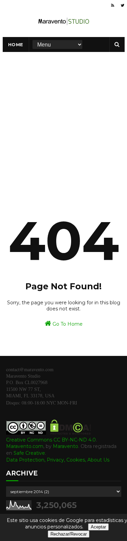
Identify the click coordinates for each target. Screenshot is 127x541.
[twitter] (122, 5)
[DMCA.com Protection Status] (70, 433)
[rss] (113, 5)
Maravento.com (24, 446)
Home (15, 44)
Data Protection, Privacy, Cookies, (46, 460)
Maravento (65, 446)
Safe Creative (29, 453)
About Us (98, 460)
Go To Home (67, 324)
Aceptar (98, 526)
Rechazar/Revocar (68, 534)
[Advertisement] (63, 119)
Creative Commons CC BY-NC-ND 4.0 (51, 440)
